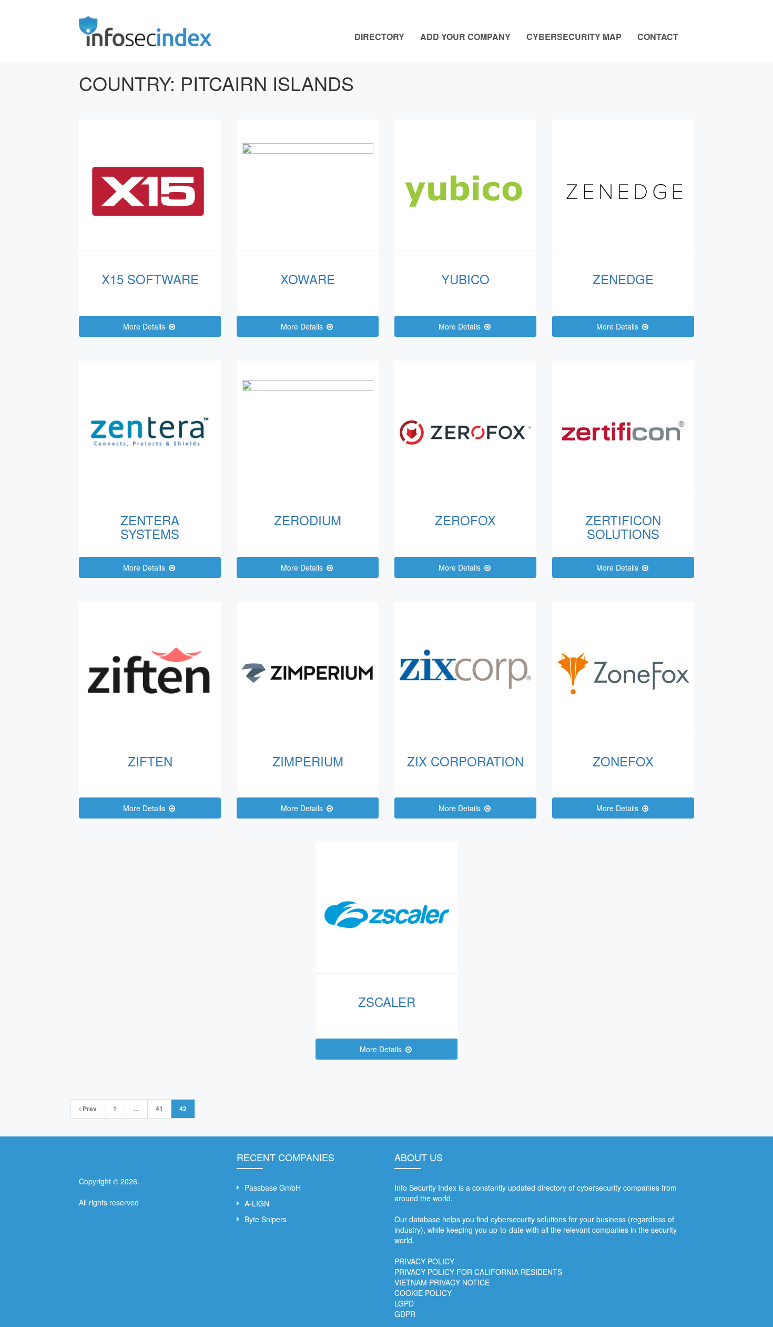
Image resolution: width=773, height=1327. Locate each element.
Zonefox (623, 761)
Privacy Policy (424, 1261)
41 (159, 1108)
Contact (657, 37)
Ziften (150, 761)
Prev (89, 1108)
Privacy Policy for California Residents (478, 1271)
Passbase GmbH (273, 1187)
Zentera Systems (149, 527)
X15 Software (150, 279)
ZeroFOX (465, 520)
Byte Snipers (266, 1219)
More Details (145, 326)
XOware (307, 279)
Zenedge (623, 279)
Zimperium (307, 761)
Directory (379, 37)
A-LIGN (257, 1203)
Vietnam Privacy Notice (442, 1282)
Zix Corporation (465, 761)
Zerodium (307, 520)
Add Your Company (465, 37)
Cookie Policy (423, 1293)
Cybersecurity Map (574, 37)
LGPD (404, 1303)
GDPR (404, 1314)
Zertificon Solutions (623, 527)
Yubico (465, 279)
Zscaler (386, 1001)
